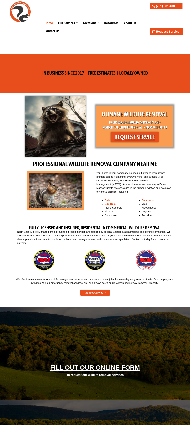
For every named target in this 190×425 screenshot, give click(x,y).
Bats (107, 200)
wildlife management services (67, 279)
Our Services (66, 23)
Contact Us (52, 31)
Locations (89, 23)
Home (49, 23)
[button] (67, 23)
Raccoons (148, 200)
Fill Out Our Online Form (95, 367)
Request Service (134, 137)
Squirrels (110, 204)
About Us (130, 23)
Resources (111, 23)
